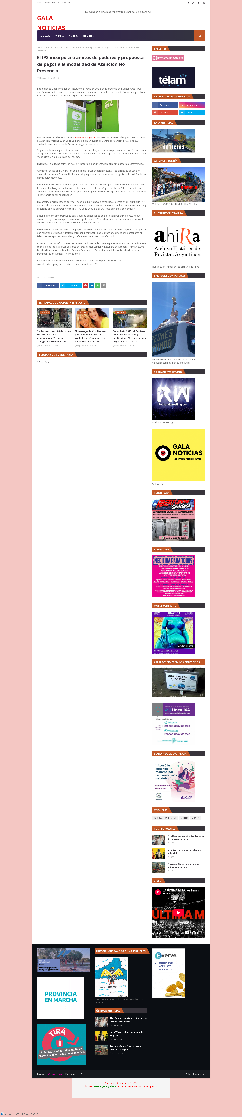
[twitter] (199, 3)
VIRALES (195, 818)
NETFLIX (184, 818)
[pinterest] (203, 3)
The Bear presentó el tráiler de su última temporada (186, 838)
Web (39, 2)
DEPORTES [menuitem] (88, 35)
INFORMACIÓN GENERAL (165, 818)
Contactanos (199, 1074)
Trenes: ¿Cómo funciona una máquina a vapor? (183, 865)
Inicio (39, 47)
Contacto (66, 2)
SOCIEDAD (48, 47)
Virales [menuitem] (59, 35)
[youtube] (165, 112)
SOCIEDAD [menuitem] (45, 35)
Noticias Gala (45, 78)
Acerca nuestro (52, 2)
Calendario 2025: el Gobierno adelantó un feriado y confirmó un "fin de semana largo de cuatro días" (129, 336)
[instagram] (193, 3)
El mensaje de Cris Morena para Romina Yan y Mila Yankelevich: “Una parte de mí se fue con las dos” (91, 336)
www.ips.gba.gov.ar (85, 137)
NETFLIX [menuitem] (73, 35)
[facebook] (188, 3)
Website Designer (56, 1074)
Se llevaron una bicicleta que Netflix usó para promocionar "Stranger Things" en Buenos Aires (54, 336)
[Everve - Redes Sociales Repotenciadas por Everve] (168, 996)
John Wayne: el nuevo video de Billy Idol (184, 851)
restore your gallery (104, 1086)
